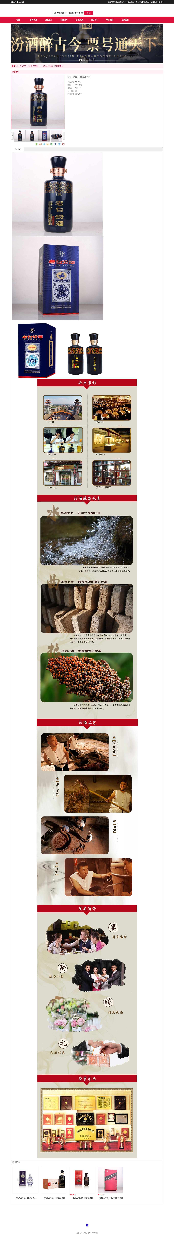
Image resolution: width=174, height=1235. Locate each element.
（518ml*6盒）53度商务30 (25, 1198)
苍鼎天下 (87, 1233)
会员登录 (14, 2)
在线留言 (146, 2)
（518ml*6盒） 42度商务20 (54, 1198)
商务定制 (34, 66)
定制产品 (23, 66)
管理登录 (95, 1233)
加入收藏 (139, 2)
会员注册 (21, 2)
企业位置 (154, 2)
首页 (13, 66)
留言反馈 (96, 1208)
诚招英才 (80, 1208)
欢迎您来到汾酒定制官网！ (117, 2)
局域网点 (88, 1208)
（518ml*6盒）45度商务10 (82, 1198)
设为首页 (131, 2)
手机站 (161, 2)
